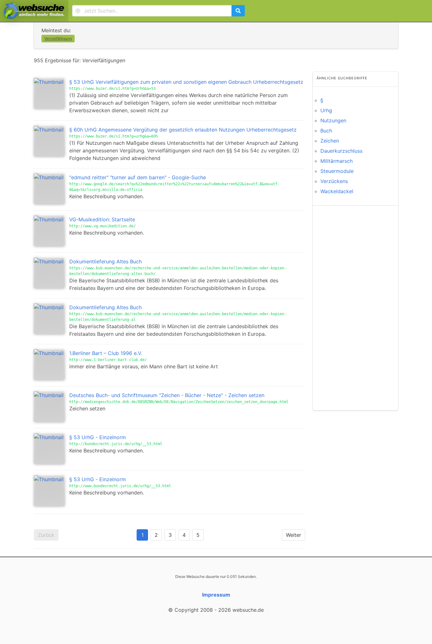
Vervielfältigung (58, 38)
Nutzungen (333, 120)
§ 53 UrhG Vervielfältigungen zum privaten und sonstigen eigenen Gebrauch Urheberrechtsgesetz (186, 82)
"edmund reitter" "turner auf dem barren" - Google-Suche (137, 177)
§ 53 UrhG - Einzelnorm (97, 437)
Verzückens (334, 181)
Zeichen (329, 141)
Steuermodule (337, 171)
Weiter (293, 535)
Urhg (326, 110)
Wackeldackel (336, 191)
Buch (326, 130)
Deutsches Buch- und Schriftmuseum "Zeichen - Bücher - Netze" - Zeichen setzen (166, 395)
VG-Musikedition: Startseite (102, 219)
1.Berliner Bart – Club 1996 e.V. (105, 353)
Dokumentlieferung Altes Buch (105, 261)
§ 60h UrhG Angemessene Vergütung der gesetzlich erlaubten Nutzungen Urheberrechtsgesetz (183, 129)
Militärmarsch (336, 161)
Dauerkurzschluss (341, 151)
